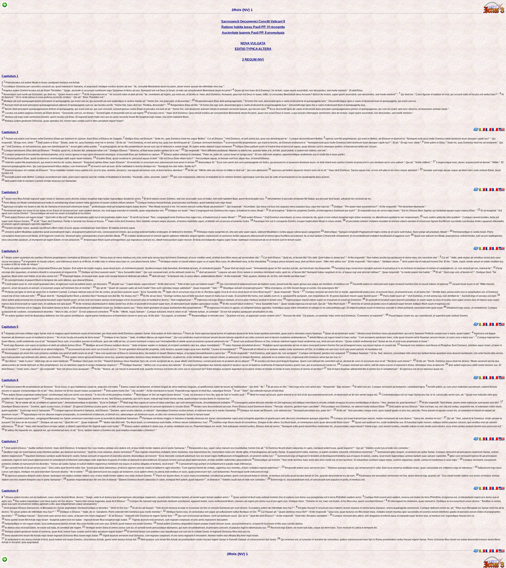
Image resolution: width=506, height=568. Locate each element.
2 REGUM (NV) (253, 59)
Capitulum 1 (10, 76)
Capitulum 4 (10, 251)
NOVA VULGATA (253, 43)
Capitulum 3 (10, 192)
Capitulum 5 (10, 326)
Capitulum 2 (10, 132)
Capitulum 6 (10, 380)
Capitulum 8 (10, 490)
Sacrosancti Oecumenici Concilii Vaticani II (253, 21)
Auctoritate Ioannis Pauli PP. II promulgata (253, 32)
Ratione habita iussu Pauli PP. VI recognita (253, 27)
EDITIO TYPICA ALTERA (253, 49)
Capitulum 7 (10, 441)
